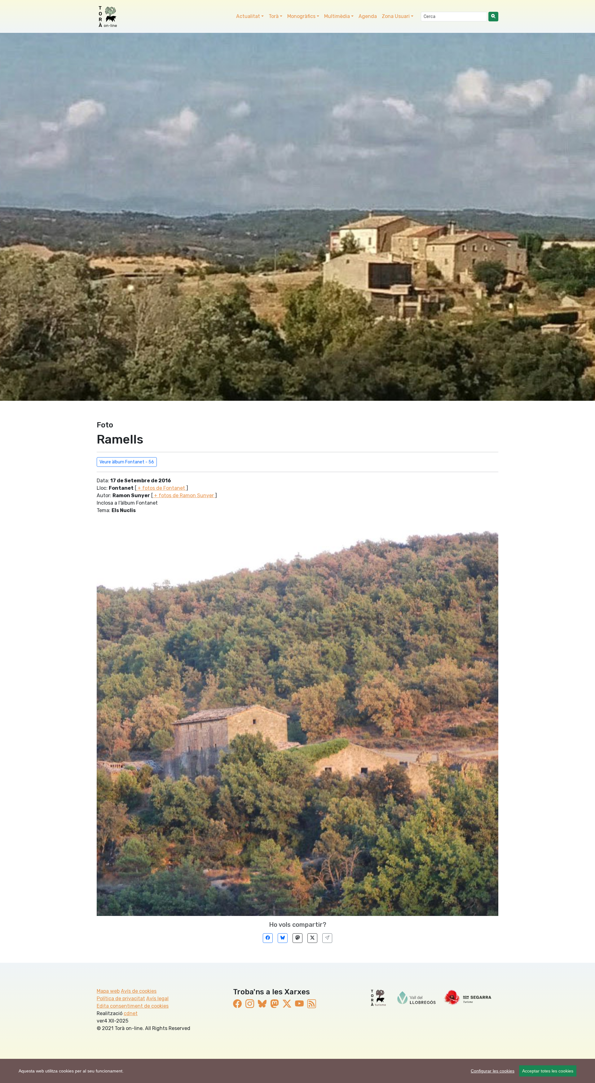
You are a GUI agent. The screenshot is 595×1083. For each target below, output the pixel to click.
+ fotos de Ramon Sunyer (184, 495)
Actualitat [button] (248, 16)
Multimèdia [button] (337, 16)
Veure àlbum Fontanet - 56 (126, 462)
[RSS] (311, 1004)
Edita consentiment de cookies (133, 1006)
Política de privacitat (121, 998)
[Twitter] (312, 938)
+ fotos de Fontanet (161, 488)
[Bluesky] (283, 938)
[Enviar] (327, 938)
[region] (297, 1071)
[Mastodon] (297, 938)
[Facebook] (268, 938)
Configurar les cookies (492, 1070)
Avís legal (157, 998)
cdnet (131, 1013)
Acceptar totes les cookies (547, 1070)
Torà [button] (274, 16)
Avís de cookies (138, 991)
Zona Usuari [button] (396, 16)
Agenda (368, 16)
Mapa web (108, 991)
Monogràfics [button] (301, 16)
